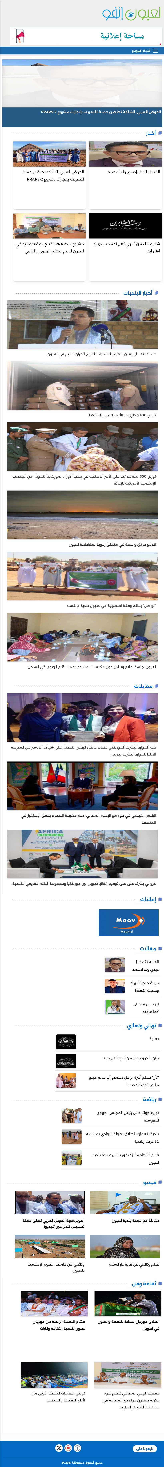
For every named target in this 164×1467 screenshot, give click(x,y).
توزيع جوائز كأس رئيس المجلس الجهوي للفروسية (127, 1116)
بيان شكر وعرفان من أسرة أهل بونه (131, 1058)
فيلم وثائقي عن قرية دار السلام (134, 1264)
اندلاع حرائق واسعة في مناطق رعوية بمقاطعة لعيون (112, 545)
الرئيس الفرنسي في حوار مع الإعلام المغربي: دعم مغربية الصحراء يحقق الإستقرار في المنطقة (88, 818)
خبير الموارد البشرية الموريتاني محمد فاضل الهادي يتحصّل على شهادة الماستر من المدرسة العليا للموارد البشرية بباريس (83, 750)
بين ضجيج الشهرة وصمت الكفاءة (145, 987)
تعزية (154, 1039)
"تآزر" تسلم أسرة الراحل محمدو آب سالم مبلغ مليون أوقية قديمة (124, 1081)
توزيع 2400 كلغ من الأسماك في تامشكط (122, 415)
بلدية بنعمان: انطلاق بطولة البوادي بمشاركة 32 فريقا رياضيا (122, 1137)
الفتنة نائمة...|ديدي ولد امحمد (134, 172)
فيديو (149, 1182)
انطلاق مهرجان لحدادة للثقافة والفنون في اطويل (128, 1325)
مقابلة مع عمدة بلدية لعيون (135, 1221)
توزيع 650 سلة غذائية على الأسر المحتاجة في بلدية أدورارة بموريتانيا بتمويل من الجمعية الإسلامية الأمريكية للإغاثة (84, 479)
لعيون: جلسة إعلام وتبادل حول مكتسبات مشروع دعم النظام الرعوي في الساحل (92, 667)
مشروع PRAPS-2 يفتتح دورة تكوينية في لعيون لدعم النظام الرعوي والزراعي (50, 247)
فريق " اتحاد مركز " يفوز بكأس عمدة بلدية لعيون (125, 1159)
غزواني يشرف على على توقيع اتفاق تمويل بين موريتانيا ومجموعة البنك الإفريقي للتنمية (84, 884)
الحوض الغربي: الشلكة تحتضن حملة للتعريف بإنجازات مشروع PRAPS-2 (101, 112)
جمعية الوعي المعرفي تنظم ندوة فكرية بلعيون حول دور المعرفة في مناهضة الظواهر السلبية (131, 1400)
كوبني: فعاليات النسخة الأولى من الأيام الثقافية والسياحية (59, 1396)
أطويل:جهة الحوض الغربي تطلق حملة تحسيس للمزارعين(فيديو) (53, 1224)
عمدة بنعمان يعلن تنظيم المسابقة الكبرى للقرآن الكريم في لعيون (101, 354)
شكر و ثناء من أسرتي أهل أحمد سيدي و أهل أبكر (127, 247)
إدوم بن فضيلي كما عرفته (146, 1008)
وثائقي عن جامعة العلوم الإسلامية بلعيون (55, 1267)
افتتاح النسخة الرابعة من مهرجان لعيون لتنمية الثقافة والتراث (59, 1325)
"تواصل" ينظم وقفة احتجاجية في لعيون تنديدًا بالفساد (111, 606)
